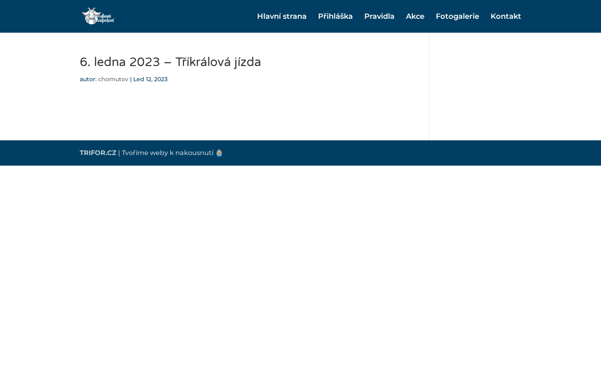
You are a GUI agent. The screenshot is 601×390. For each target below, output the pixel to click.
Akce (415, 17)
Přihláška (335, 17)
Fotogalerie (457, 17)
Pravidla (379, 17)
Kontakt (506, 17)
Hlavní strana (282, 17)
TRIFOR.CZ (98, 153)
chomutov (113, 79)
